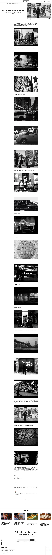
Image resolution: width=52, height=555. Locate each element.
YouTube (24, 483)
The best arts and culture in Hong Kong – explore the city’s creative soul (19, 523)
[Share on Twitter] (48, 18)
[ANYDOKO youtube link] (48, 1)
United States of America (11, 3)
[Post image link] (6, 516)
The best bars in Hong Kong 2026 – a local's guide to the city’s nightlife (6, 523)
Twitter (22, 483)
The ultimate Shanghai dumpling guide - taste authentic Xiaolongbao (44, 524)
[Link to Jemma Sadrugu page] (16, 492)
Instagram (18, 483)
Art (33, 18)
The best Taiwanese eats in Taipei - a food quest (32, 524)
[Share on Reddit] (49, 18)
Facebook (15, 483)
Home (7, 3)
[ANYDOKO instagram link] (46, 1)
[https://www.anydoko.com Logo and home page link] (26, 1)
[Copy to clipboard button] (50, 18)
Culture (35, 18)
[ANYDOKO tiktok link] (49, 1)
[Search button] (44, 1)
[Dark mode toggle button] (42, 1)
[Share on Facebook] (47, 18)
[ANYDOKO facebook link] (50, 1)
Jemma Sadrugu (39, 18)
